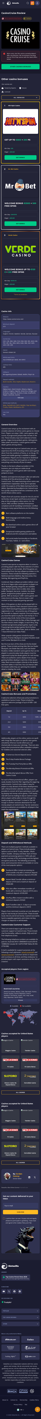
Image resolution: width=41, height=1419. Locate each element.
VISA (14, 382)
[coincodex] (30, 1356)
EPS (23, 407)
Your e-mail (8, 1206)
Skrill (18, 405)
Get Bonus (20, 157)
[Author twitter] (34, 1177)
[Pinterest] (19, 1291)
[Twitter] (9, 1291)
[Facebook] (14, 1291)
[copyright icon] (30, 1347)
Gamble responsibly (11, 1380)
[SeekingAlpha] (10, 1356)
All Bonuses (19, 97)
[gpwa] (23, 1391)
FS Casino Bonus (30, 1067)
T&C (26, 1404)
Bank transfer (7, 382)
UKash (10, 407)
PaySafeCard (11, 405)
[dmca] (12, 1391)
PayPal (18, 382)
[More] (37, 1409)
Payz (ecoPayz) (31, 405)
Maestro (32, 382)
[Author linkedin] (29, 1177)
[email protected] (28, 952)
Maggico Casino (10, 1050)
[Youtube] (3, 1291)
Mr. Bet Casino (13, 169)
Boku (4, 405)
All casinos (20, 1092)
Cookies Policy (34, 1400)
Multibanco (17, 407)
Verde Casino (12, 235)
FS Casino (10, 1067)
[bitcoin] (10, 1339)
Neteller (23, 405)
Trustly (5, 407)
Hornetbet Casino (30, 1083)
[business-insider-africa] (10, 1347)
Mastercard (25, 382)
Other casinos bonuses (20, 67)
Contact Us (13, 1400)
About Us (5, 1400)
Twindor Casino (30, 1050)
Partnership (23, 1400)
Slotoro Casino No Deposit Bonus (10, 1084)
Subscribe (20, 1212)
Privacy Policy (18, 1404)
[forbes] (30, 1339)
